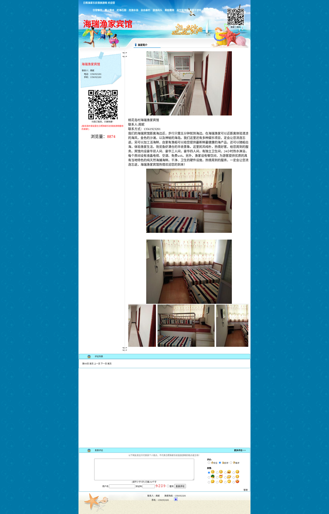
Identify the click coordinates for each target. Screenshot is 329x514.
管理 (245, 490)
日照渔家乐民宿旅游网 (95, 3)
